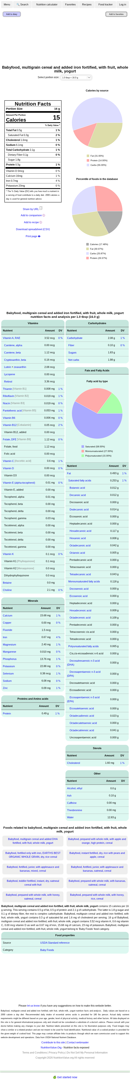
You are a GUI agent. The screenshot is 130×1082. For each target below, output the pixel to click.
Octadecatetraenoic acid (83, 723)
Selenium (8, 673)
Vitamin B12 (10, 425)
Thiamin (7, 388)
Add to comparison (31, 215)
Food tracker (105, 4)
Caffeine (72, 803)
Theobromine (74, 810)
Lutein (7, 367)
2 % (60, 425)
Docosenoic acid (79, 588)
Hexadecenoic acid (80, 610)
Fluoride (7, 630)
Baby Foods (47, 950)
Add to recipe (31, 222)
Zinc (5, 688)
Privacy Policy (57, 1052)
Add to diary (11, 14)
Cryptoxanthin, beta (15, 359)
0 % (60, 338)
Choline (7, 590)
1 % (60, 388)
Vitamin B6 (9, 417)
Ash (69, 795)
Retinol (8, 381)
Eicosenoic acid (79, 596)
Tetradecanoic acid (80, 574)
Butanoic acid (77, 487)
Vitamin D (8, 468)
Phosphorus (9, 659)
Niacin (6, 403)
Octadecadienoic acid (82, 715)
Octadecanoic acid (80, 545)
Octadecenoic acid (80, 617)
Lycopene (9, 374)
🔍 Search (22, 4)
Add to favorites (116, 14)
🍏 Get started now (65, 1077)
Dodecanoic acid (79, 509)
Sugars (72, 352)
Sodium (7, 680)
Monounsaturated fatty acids (84, 581)
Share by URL (31, 209)
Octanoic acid (77, 552)
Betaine (7, 582)
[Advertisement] (65, 41)
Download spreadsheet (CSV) (33, 229)
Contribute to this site (53, 1042)
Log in (122, 4)
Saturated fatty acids (79, 480)
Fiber (71, 345)
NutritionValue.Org (51, 1047)
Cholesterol (73, 762)
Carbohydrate (74, 338)
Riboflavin (8, 396)
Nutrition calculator (46, 4)
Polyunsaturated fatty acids (83, 646)
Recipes (86, 4)
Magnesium (9, 644)
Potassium (9, 666)
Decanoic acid (78, 495)
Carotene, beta (12, 352)
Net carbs (73, 359)
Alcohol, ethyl (74, 788)
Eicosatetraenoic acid (82, 708)
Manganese (9, 651)
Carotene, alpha (13, 345)
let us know (33, 1005)
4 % (58, 637)
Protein (7, 713)
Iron (5, 637)
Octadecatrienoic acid (82, 730)
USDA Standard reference (55, 942)
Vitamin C (8, 461)
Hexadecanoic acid (80, 531)
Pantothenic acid (12, 410)
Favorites (70, 4)
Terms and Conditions (34, 1052)
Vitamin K (8, 554)
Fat (69, 473)
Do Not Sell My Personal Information (87, 1052)
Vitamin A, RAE (11, 338)
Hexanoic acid (78, 538)
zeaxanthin (20, 367)
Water (70, 817)
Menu (7, 4)
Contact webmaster (78, 1042)
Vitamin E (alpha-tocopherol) (19, 482)
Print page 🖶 (33, 236)
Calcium (7, 615)
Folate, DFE (9, 439)
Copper (7, 622)
